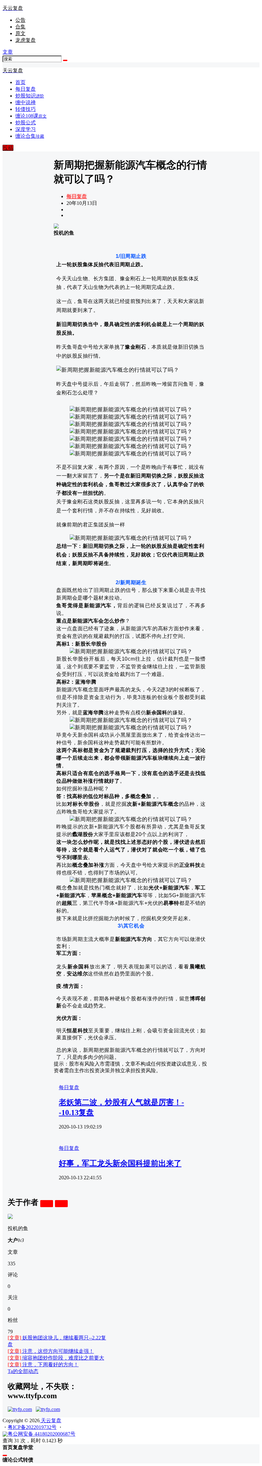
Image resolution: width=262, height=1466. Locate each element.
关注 (46, 1203)
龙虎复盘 (25, 40)
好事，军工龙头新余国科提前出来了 (120, 1163)
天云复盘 (50, 1420)
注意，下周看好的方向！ (43, 1364)
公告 (20, 20)
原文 (20, 33)
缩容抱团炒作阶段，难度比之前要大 (56, 1358)
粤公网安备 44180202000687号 (41, 1434)
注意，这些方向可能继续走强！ (51, 1351)
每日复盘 (76, 196)
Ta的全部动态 (23, 1371)
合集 (20, 26)
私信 (61, 1203)
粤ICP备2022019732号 (32, 1427)
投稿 (8, 148)
